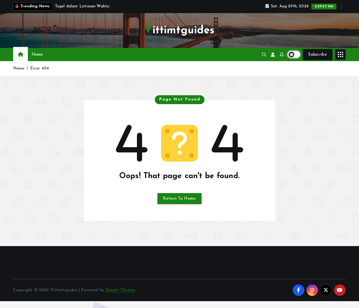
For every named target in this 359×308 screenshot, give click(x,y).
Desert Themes (120, 290)
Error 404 (39, 69)
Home (37, 54)
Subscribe (317, 54)
